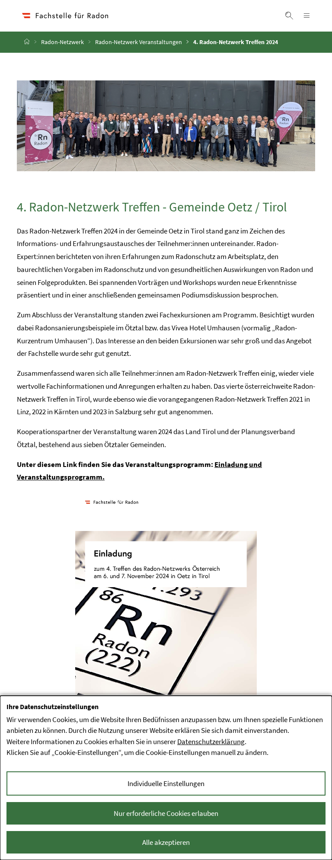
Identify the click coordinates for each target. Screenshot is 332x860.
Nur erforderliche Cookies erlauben (166, 813)
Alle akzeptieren (166, 842)
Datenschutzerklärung (211, 741)
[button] (289, 15)
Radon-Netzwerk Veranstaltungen (138, 42)
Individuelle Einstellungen (166, 783)
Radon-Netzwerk (62, 42)
